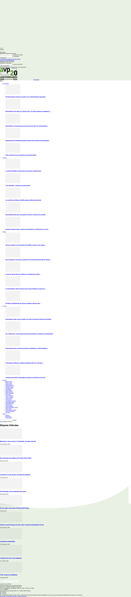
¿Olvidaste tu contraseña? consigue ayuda (10, 59)
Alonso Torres (8, 381)
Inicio (1, 421)
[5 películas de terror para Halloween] (11, 555)
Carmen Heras (8, 384)
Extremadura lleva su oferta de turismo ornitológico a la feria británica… (26, 348)
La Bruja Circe (8, 404)
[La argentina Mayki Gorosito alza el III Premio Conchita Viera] (12, 168)
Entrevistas (8, 416)
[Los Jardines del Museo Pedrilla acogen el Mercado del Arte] (12, 197)
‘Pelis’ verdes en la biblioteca (8, 575)
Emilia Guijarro (8, 390)
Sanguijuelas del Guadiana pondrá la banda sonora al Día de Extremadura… (27, 140)
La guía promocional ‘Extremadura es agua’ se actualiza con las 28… (25, 377)
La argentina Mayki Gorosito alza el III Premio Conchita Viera (23, 171)
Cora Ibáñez (8, 389)
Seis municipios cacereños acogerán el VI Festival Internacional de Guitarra (27, 259)
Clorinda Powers (9, 386)
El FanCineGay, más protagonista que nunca (13, 491)
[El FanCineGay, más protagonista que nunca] (11, 488)
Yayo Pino (7, 412)
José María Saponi (9, 402)
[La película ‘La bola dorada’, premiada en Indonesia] (11, 472)
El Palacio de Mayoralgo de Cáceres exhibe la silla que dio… (23, 303)
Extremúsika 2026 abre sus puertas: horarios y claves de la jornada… (25, 214)
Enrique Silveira (9, 392)
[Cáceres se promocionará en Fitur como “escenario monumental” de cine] (11, 522)
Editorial (7, 415)
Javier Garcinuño (9, 395)
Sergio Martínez (9, 406)
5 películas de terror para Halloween (11, 558)
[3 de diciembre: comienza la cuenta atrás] (12, 183)
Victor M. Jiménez (9, 411)
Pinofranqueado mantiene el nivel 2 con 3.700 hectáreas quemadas (25, 97)
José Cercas (8, 399)
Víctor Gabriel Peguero (10, 410)
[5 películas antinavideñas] (11, 538)
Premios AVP (8, 417)
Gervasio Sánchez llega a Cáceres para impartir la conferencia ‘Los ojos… (27, 229)
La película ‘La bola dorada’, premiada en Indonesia (15, 474)
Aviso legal (2, 596)
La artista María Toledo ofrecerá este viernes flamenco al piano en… (25, 289)
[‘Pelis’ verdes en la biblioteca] (11, 572)
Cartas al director (9, 385)
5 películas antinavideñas (7, 541)
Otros (4, 414)
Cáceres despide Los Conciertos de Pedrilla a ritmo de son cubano (25, 245)
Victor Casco (8, 408)
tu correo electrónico (17, 64)
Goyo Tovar (8, 394)
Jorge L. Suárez (9, 397)
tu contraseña (16, 56)
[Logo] (1, 81)
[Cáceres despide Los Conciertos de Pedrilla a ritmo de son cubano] (12, 242)
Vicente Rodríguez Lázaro (11, 407)
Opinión (4, 380)
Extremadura (6, 83)
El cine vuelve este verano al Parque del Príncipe (14, 508)
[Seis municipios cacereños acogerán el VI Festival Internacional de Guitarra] (12, 257)
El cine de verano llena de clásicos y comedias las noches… (23, 274)
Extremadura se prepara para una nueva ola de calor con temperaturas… (26, 126)
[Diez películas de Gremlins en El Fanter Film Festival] (11, 455)
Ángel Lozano (8, 382)
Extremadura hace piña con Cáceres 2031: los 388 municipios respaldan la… (27, 111)
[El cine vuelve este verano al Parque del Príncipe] (11, 505)
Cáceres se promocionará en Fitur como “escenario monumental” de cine (22, 525)
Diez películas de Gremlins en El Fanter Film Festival (15, 458)
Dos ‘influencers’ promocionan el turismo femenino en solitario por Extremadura (29, 334)
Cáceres (5, 157)
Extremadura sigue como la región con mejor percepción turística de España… (28, 319)
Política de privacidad (11, 596)
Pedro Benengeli (9, 403)
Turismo (5, 306)
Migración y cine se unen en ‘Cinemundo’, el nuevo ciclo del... (18, 441)
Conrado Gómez (9, 388)
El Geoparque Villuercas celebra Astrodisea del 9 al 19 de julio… (24, 363)
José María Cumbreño (10, 401)
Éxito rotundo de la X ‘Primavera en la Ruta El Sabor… (21, 155)
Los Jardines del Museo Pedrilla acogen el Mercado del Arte (23, 200)
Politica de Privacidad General (7, 60)
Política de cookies (22, 596)
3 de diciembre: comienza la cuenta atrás (17, 185)
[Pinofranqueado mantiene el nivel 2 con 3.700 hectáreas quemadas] (12, 94)
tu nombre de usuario (18, 54)
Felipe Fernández (9, 393)
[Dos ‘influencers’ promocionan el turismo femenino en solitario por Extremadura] (12, 331)
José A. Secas (8, 398)
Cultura (4, 232)
